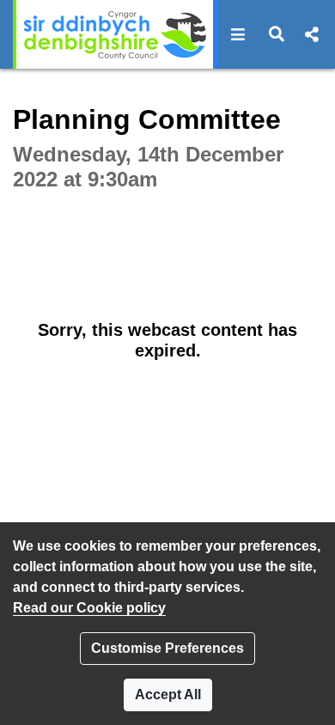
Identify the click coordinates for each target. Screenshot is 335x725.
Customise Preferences (167, 648)
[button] (238, 34)
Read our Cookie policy (89, 607)
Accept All (168, 694)
